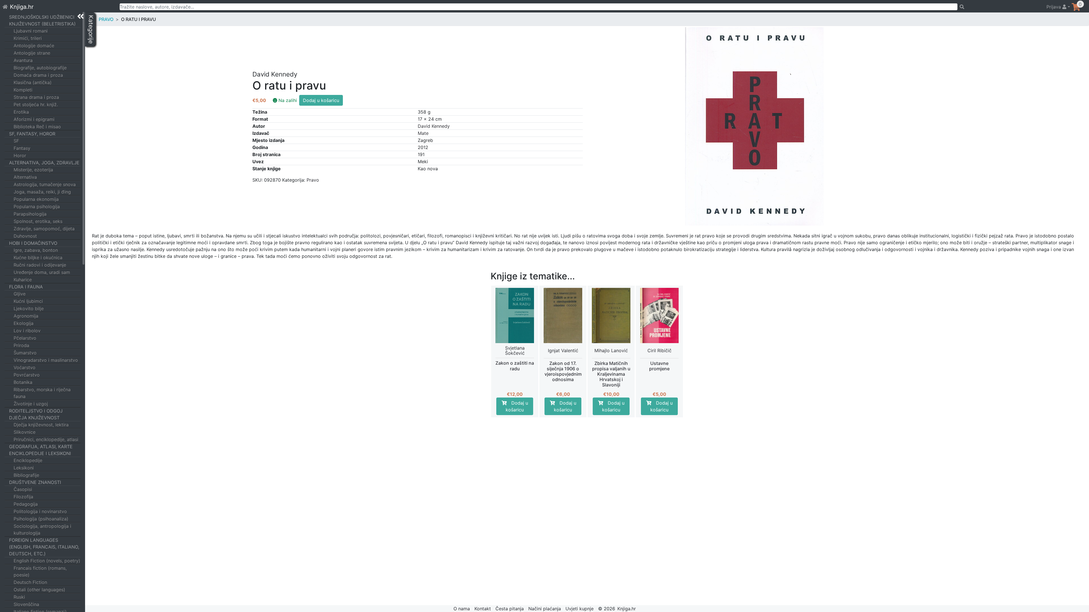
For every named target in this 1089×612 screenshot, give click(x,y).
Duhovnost (25, 236)
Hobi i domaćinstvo (33, 243)
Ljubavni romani (31, 31)
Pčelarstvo (25, 338)
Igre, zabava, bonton (36, 250)
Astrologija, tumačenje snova (45, 184)
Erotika (21, 112)
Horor (20, 155)
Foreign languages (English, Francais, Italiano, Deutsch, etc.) (44, 546)
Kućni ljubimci (28, 301)
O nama (461, 608)
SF (16, 141)
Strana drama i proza (36, 97)
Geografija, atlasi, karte (41, 446)
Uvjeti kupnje (579, 608)
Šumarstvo (25, 353)
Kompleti (23, 90)
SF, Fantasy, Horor (32, 134)
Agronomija (26, 316)
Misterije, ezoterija (33, 170)
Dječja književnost (34, 417)
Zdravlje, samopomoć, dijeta (44, 228)
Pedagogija (26, 504)
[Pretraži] (999, 6)
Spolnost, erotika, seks (38, 221)
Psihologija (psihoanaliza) (41, 519)
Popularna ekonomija (36, 199)
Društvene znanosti (35, 482)
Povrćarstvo (27, 375)
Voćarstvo (24, 367)
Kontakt (482, 608)
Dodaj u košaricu (321, 100)
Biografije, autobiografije (40, 68)
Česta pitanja (509, 608)
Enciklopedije (28, 460)
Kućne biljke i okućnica (38, 257)
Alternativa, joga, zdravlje (44, 162)
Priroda (21, 345)
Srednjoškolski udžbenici (41, 17)
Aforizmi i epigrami (34, 119)
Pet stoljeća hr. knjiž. (36, 104)
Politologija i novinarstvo (40, 511)
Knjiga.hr (21, 6)
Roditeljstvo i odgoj (36, 411)
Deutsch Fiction (30, 582)
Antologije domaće (34, 45)
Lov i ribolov (27, 330)
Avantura (23, 60)
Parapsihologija (30, 214)
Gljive (20, 294)
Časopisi (23, 489)
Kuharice (23, 279)
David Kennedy (434, 126)
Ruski (19, 597)
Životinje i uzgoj (31, 404)
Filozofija (23, 497)
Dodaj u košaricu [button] (517, 406)
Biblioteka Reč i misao (37, 126)
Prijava (1054, 7)
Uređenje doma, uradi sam (42, 272)
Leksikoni (24, 468)
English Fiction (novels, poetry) (47, 561)
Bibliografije (26, 475)
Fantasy (22, 148)
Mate (423, 133)
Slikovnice (24, 432)
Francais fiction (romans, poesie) (40, 571)
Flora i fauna (26, 287)
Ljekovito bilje (29, 308)
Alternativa (25, 177)
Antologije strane (32, 53)
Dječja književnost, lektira (41, 425)
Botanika (23, 382)
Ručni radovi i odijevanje (40, 265)
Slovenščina (26, 604)
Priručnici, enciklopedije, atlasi (46, 439)
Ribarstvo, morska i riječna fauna (42, 393)
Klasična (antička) (33, 82)
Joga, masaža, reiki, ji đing (42, 192)
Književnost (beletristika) (42, 24)
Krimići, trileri (28, 38)
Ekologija (23, 323)
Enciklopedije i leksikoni (40, 453)
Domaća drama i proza (38, 75)
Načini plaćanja (544, 608)
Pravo (106, 19)
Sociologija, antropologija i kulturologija (42, 529)
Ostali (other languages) (39, 589)
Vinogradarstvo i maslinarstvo (46, 360)
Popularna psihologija (37, 206)
